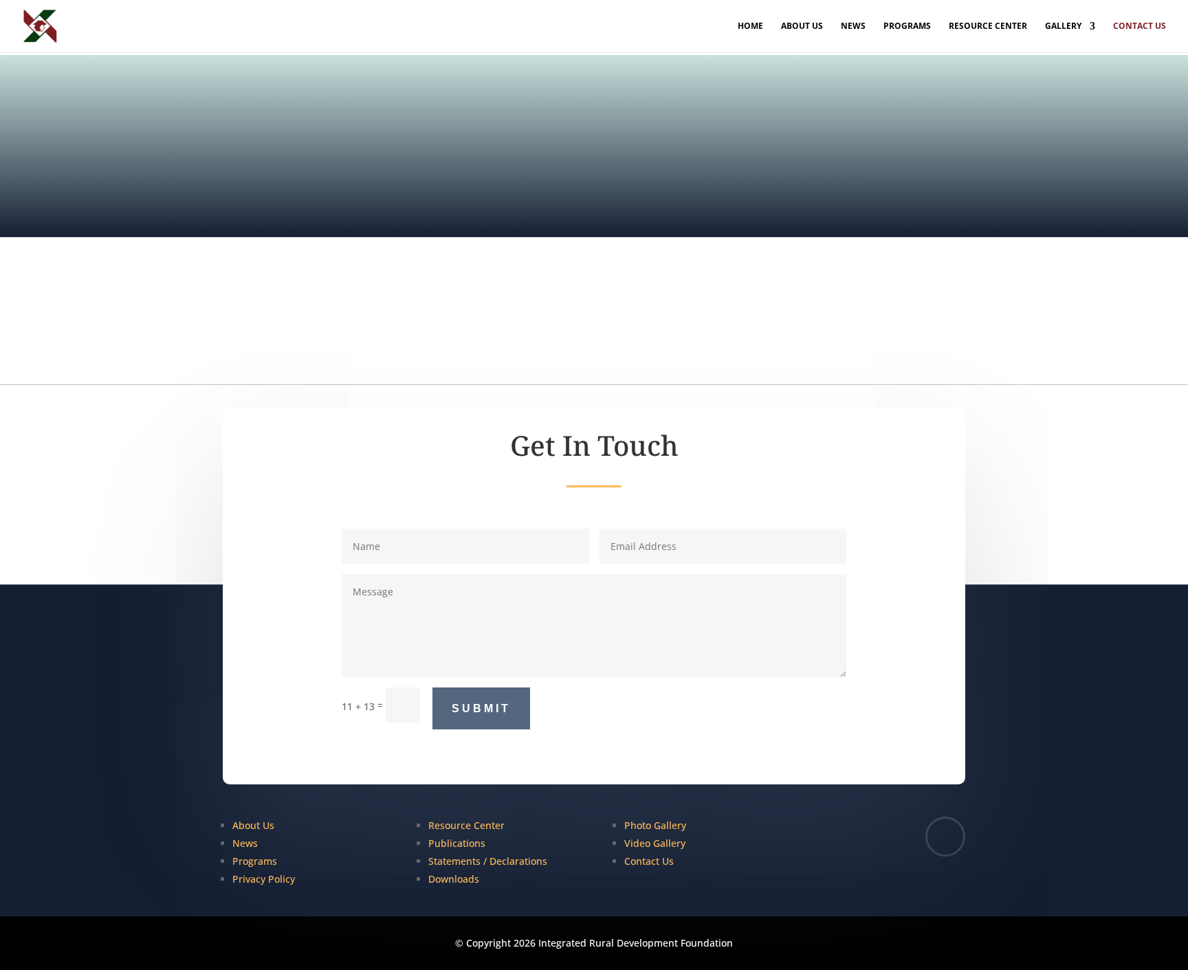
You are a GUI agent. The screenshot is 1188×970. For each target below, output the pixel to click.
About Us (802, 26)
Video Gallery (654, 843)
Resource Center (988, 26)
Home (750, 26)
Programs (907, 26)
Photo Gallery (655, 825)
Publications (456, 843)
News (853, 26)
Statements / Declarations (487, 861)
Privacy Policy (263, 878)
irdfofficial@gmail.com (652, 340)
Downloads (453, 878)
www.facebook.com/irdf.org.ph (861, 340)
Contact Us (1139, 26)
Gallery (1063, 26)
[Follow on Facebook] (945, 837)
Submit (481, 708)
